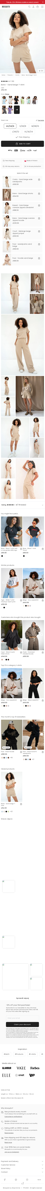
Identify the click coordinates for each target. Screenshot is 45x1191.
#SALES (6, 1054)
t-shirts (17, 75)
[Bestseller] (11, 735)
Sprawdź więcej (22, 998)
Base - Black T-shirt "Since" (29, 549)
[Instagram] (27, 1180)
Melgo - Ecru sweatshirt (31, 600)
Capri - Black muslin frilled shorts (8, 653)
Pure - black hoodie (7, 751)
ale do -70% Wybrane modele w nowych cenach (23, 2)
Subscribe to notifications (13, 1116)
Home (3, 75)
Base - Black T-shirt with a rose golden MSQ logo (9, 549)
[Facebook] (4, 1180)
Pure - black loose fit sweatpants (30, 752)
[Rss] (39, 1180)
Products (10, 75)
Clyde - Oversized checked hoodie (29, 653)
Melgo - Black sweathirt (31, 700)
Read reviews (9, 1133)
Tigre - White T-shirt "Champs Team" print (8, 601)
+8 (17, 110)
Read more (8, 1142)
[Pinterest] (15, 1180)
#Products (19, 1054)
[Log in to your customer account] (33, 7)
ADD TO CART (25, 144)
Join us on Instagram (12, 1152)
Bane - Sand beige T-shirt (8, 804)
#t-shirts (32, 1054)
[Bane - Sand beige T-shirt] (37, 283)
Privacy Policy (32, 1034)
